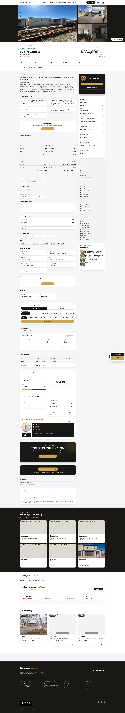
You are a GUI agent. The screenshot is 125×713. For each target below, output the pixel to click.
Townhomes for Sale (84, 172)
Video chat (61, 308)
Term (35, 393)
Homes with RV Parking (85, 188)
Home (21, 45)
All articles (83, 268)
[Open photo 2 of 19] (85, 14)
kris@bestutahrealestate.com (99, 672)
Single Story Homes (84, 239)
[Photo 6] (36, 633)
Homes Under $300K (84, 215)
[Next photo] (46, 624)
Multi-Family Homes (84, 170)
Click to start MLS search (46, 469)
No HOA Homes (83, 237)
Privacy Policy (89, 691)
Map (57, 2)
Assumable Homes (84, 200)
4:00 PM (68, 317)
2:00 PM (55, 317)
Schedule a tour (92, 84)
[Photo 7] (37, 633)
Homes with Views (84, 192)
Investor (51, 2)
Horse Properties (84, 196)
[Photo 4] (33, 633)
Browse (44, 2)
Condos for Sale (83, 168)
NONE (36, 45)
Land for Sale (67, 689)
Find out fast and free (47, 456)
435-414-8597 (91, 2)
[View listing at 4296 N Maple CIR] (62, 624)
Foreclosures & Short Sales (86, 204)
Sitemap (88, 689)
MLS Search (66, 683)
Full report (99, 589)
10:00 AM (30, 317)
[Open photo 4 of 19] (85, 33)
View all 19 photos (118, 39)
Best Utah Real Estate (27, 709)
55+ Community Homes (85, 177)
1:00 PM (49, 317)
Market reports (62, 2)
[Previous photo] (21, 624)
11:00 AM (37, 317)
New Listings (83, 235)
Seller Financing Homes (85, 208)
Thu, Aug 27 (45, 313)
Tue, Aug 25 (26, 313)
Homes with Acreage (84, 231)
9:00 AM (24, 317)
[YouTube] (101, 702)
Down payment (25, 384)
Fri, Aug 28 (55, 313)
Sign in (98, 2)
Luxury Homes (83, 218)
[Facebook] (98, 702)
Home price (24, 377)
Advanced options (28, 406)
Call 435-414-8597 (92, 87)
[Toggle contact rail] (109, 356)
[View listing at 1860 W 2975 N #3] (91, 624)
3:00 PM (62, 317)
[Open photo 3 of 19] (99, 14)
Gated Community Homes (86, 179)
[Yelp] (104, 702)
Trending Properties (68, 687)
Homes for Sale (67, 685)
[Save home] (45, 616)
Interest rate (28, 400)
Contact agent (42, 644)
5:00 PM (74, 317)
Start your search (47, 128)
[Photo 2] (30, 633)
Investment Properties (85, 206)
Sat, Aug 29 (64, 313)
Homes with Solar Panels (85, 190)
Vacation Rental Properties (86, 210)
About (69, 2)
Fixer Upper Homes (84, 202)
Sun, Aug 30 (73, 313)
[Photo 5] (34, 633)
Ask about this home (93, 91)
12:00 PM (43, 317)
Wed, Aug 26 (36, 313)
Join (103, 2)
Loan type (24, 393)
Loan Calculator (67, 691)
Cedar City (30, 45)
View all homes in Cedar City (85, 156)
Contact (74, 2)
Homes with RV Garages (85, 186)
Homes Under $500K (84, 217)
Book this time (47, 321)
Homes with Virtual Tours (85, 194)
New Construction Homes (86, 233)
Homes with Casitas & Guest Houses (88, 183)
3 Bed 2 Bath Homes (84, 223)
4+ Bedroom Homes (84, 225)
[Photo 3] (31, 633)
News (87, 687)
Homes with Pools (84, 184)
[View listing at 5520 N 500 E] (33, 624)
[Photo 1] (28, 633)
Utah (25, 45)
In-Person (34, 308)
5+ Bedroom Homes (84, 227)
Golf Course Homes (84, 181)
